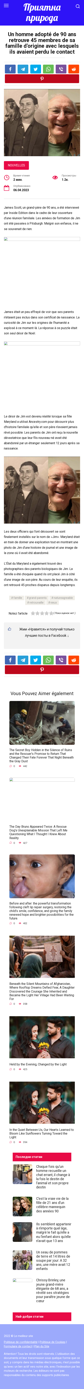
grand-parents (38, 598)
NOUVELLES (16, 165)
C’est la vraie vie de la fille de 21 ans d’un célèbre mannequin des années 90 (52, 1205)
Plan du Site (41, 1346)
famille (17, 598)
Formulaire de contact (18, 1346)
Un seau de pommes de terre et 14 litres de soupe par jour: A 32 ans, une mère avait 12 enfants (53, 1260)
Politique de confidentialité (21, 1342)
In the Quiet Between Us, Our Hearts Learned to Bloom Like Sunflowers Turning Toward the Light (41, 1133)
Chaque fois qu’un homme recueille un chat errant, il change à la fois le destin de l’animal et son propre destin (53, 1176)
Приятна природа (42, 12)
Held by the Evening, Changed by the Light (38, 1064)
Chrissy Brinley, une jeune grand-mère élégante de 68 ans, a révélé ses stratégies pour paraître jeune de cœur (53, 1290)
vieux (53, 602)
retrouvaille (36, 602)
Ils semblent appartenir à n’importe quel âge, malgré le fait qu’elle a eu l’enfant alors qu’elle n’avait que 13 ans (53, 1232)
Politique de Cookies (52, 1342)
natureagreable (63, 598)
